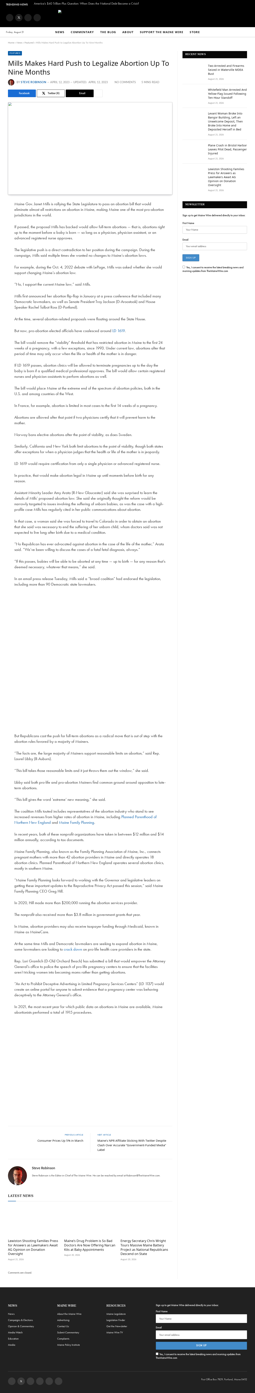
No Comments (125, 82)
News (60, 32)
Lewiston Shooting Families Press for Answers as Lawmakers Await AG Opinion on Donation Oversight (33, 1247)
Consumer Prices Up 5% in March (60, 1140)
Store (195, 32)
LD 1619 (118, 330)
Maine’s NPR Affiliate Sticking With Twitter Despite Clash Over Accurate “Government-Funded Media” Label (131, 1145)
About (127, 32)
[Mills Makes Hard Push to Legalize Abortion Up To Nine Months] (90, 148)
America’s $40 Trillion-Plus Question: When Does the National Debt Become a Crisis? (86, 4)
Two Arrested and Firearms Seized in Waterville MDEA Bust (226, 70)
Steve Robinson (33, 82)
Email (185, 239)
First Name (188, 223)
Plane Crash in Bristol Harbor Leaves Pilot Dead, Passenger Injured (227, 149)
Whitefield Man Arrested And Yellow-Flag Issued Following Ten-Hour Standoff (227, 94)
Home (11, 42)
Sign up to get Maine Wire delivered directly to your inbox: (213, 215)
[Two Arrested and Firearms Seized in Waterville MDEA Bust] (193, 71)
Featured (29, 42)
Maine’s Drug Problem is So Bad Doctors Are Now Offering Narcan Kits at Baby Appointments (89, 1245)
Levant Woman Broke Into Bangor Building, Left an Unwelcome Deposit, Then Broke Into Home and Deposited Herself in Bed (225, 121)
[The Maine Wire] (127, 17)
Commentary (82, 32)
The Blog (108, 32)
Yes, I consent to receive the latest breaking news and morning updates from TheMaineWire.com (212, 269)
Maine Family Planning (76, 822)
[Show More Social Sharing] (99, 93)
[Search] (247, 32)
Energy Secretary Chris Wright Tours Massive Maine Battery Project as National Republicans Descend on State (144, 1247)
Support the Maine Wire (161, 32)
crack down (73, 949)
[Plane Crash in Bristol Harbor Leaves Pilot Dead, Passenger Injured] (193, 150)
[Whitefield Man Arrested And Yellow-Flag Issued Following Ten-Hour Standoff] (193, 95)
